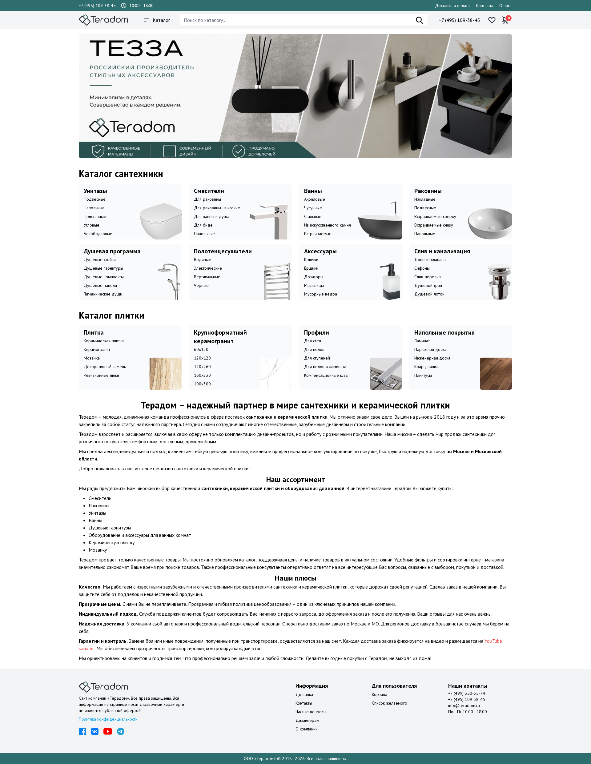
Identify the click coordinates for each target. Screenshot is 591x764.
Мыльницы (314, 285)
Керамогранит (97, 349)
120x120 (202, 358)
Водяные (202, 259)
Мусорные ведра (320, 294)
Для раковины (207, 199)
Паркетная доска (430, 349)
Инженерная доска (432, 358)
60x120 (201, 349)
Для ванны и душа (211, 216)
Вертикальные (207, 276)
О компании (307, 729)
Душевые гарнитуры (103, 268)
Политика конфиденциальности (108, 719)
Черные (201, 285)
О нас (504, 5)
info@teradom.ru (464, 705)
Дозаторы (313, 276)
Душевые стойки (100, 259)
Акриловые (314, 199)
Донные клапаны (430, 259)
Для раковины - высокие (217, 208)
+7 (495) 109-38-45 (97, 5)
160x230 (202, 375)
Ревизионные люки (101, 375)
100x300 (202, 384)
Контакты (484, 5)
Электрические (208, 268)
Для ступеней (317, 358)
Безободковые (98, 233)
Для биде (203, 225)
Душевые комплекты (104, 276)
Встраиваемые (318, 233)
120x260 (202, 366)
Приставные (95, 216)
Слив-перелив (427, 276)
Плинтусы (423, 375)
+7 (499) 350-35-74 (466, 693)
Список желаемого (389, 703)
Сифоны (422, 268)
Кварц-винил (426, 366)
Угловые (91, 225)
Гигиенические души (103, 294)
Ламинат (422, 341)
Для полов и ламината (325, 366)
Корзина (379, 694)
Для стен (312, 341)
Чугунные (313, 208)
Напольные (94, 208)
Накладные (425, 199)
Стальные (312, 216)
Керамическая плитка (104, 341)
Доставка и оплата (452, 5)
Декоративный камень (105, 366)
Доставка (304, 694)
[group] (295, 96)
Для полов (314, 349)
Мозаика (92, 358)
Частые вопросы (311, 711)
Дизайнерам (307, 720)
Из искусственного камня (327, 225)
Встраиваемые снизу (433, 225)
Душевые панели (100, 285)
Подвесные (95, 199)
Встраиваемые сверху (435, 216)
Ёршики (311, 268)
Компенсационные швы (326, 375)
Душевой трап (428, 285)
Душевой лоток (429, 294)
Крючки (311, 259)
